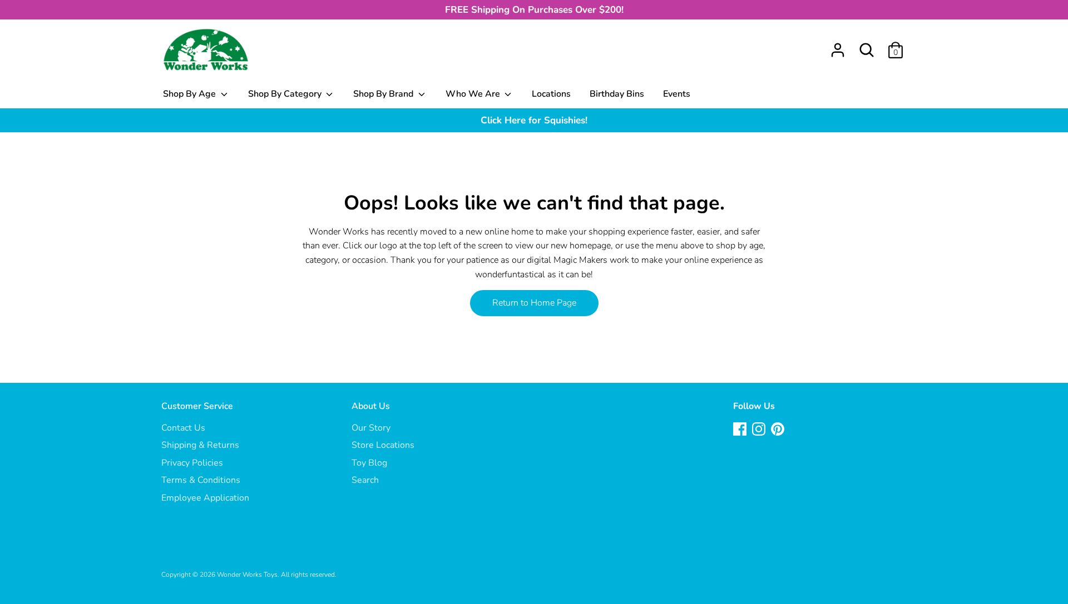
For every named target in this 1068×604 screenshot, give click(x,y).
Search (365, 480)
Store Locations (383, 445)
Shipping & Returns (200, 445)
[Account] (838, 45)
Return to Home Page (534, 303)
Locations (551, 94)
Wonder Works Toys (247, 574)
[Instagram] (760, 430)
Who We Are (474, 94)
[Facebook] (741, 430)
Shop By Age (190, 94)
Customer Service (197, 406)
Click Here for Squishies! (534, 120)
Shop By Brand (384, 94)
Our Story (371, 428)
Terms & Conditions (200, 480)
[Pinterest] (779, 430)
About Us (371, 406)
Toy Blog (369, 463)
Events (676, 94)
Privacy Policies (192, 463)
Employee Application (205, 498)
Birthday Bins (617, 94)
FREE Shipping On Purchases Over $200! (534, 9)
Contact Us (183, 428)
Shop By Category (286, 94)
